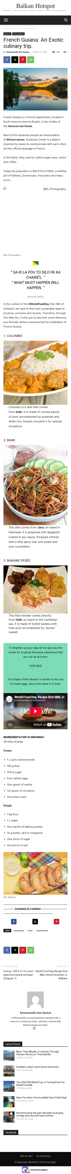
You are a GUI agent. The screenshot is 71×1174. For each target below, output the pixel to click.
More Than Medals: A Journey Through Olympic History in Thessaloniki (37, 1053)
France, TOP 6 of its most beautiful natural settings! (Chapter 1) (18, 975)
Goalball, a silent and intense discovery (37, 1067)
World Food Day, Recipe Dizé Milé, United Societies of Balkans (52, 975)
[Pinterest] (22, 59)
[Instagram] (35, 1028)
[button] (66, 20)
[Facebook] (6, 59)
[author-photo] (35, 1007)
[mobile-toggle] (5, 20)
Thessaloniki (29, 28)
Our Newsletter (43, 1156)
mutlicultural (42, 930)
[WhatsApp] (30, 59)
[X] (14, 59)
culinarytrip (18, 930)
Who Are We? (26, 1156)
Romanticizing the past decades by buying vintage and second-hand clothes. (39, 1114)
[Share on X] (35, 921)
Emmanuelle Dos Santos (18, 52)
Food (30, 930)
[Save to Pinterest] (57, 921)
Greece (16, 28)
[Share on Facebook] (14, 921)
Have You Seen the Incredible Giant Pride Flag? (41, 1097)
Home (6, 28)
